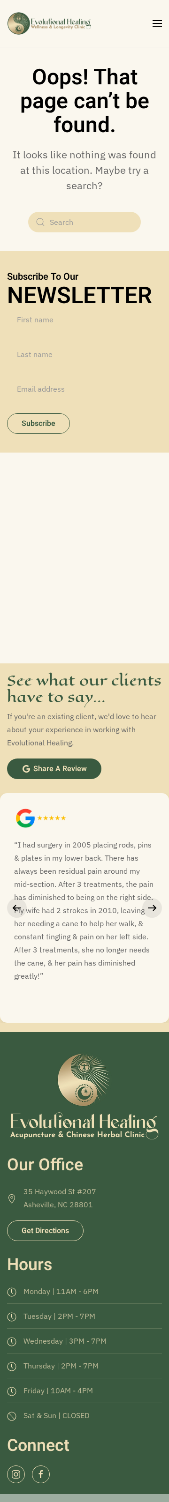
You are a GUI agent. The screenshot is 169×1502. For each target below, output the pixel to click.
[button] (157, 23)
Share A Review (60, 768)
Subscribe (38, 423)
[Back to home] (50, 23)
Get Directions (45, 1230)
